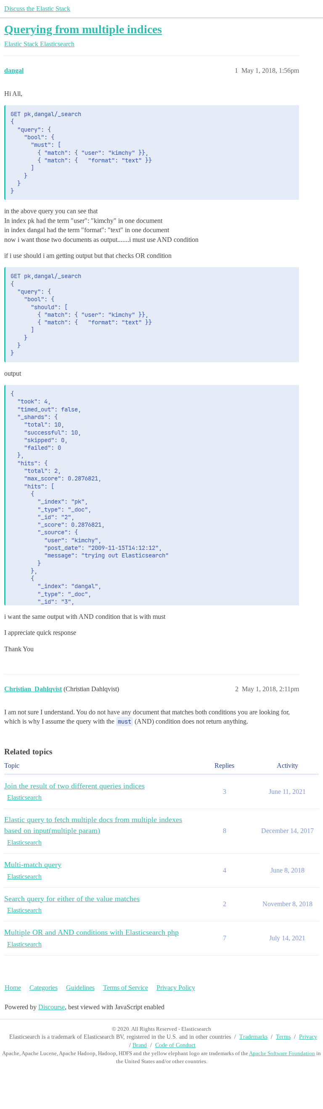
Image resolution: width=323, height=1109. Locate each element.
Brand (139, 1045)
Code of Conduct (175, 1045)
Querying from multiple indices (83, 29)
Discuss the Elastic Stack (37, 8)
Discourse (51, 1007)
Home (13, 987)
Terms (283, 1037)
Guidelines (80, 987)
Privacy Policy (175, 987)
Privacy (308, 1037)
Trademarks (253, 1037)
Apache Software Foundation (282, 1053)
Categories (43, 987)
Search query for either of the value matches (72, 898)
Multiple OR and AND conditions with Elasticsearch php (91, 932)
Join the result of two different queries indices (74, 786)
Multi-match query (32, 864)
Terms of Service (125, 987)
